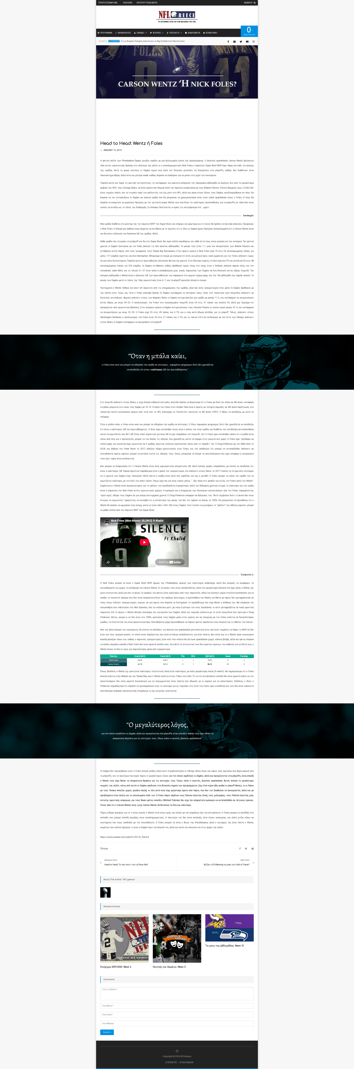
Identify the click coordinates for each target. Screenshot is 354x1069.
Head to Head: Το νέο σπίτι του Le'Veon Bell (126, 864)
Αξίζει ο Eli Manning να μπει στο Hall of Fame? (227, 864)
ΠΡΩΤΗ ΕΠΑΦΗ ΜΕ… (108, 2)
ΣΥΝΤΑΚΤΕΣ (171, 1062)
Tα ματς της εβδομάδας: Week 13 (224, 946)
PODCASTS (174, 33)
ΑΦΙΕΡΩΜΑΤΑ (194, 33)
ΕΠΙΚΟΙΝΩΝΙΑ (186, 1062)
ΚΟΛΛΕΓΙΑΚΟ (211, 33)
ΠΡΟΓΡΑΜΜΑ (106, 33)
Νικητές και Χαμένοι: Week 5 (169, 967)
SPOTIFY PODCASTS (147, 2)
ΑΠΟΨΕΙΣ (157, 33)
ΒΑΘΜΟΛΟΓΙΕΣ (124, 33)
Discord (127, 2)
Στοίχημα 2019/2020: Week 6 (115, 967)
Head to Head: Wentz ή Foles (131, 143)
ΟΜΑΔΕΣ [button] (141, 33)
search (248, 2)
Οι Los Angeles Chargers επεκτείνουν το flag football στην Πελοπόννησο (153, 41)
